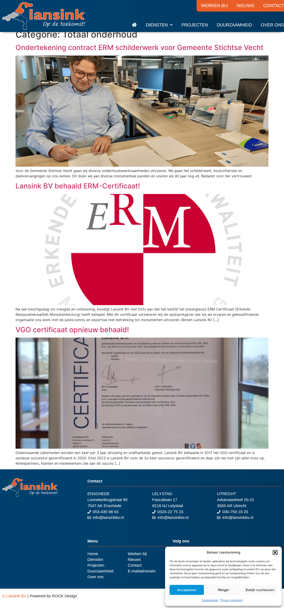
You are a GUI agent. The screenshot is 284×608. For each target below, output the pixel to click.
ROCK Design (64, 596)
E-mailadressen (142, 571)
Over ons (272, 24)
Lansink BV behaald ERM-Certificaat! (78, 186)
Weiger (223, 590)
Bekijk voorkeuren (260, 590)
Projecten (194, 24)
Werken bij (214, 5)
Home (92, 554)
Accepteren (186, 590)
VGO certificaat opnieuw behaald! (72, 329)
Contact (135, 565)
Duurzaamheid (234, 24)
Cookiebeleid (210, 600)
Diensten (157, 24)
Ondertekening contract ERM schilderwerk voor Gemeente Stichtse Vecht (139, 47)
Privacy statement (231, 600)
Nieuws (245, 5)
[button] (275, 552)
